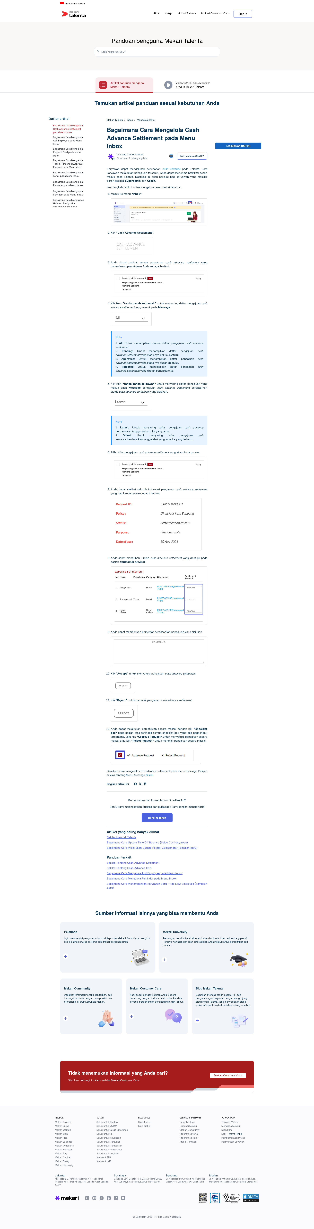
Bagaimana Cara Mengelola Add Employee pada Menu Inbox (68, 140)
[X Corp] (140, 784)
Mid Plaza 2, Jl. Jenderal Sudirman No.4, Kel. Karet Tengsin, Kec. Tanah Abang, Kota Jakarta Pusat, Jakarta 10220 (81, 1182)
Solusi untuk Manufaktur (109, 1149)
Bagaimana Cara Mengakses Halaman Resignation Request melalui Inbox (68, 203)
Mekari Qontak (63, 1129)
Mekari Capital (62, 1157)
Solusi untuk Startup (107, 1122)
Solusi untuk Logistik (107, 1153)
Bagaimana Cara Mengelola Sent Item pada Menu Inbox (68, 193)
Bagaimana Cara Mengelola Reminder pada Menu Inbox (68, 184)
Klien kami (226, 1129)
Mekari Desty (62, 1161)
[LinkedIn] (145, 784)
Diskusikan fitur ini (238, 146)
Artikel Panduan (188, 1141)
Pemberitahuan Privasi (233, 1137)
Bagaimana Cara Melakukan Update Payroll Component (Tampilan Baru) (152, 847)
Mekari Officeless (64, 1145)
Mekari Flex (61, 1137)
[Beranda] (74, 14)
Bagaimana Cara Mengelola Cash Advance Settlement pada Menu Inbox (68, 129)
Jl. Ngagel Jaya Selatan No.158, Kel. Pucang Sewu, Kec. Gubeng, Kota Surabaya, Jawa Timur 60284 (138, 1180)
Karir (223, 1133)
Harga (168, 13)
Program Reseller (189, 1137)
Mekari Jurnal (62, 1126)
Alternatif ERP (103, 1157)
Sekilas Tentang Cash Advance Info (129, 868)
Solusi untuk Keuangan (108, 1137)
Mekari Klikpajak (64, 1149)
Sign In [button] (243, 14)
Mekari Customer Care (215, 13)
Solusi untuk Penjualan (108, 1141)
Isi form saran (157, 817)
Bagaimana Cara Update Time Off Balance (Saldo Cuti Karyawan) (147, 842)
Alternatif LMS (103, 1161)
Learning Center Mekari (130, 154)
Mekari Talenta (186, 13)
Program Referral (189, 1133)
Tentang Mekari (229, 1122)
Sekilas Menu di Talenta (121, 837)
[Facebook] (135, 784)
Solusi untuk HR (104, 1133)
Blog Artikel (144, 1126)
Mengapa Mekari (230, 1126)
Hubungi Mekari (188, 1126)
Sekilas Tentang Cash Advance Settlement (133, 862)
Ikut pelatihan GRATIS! (192, 156)
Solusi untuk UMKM (106, 1126)
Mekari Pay (61, 1153)
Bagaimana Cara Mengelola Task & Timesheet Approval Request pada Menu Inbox (68, 164)
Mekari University (64, 1165)
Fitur (156, 13)
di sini (149, 775)
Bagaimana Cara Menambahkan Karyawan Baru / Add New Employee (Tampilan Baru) (157, 885)
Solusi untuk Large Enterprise (112, 1129)
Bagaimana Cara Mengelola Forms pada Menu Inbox (68, 174)
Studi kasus (144, 1122)
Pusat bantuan (187, 1122)
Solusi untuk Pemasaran (109, 1145)
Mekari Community (190, 1129)
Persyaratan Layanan (232, 1141)
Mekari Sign (61, 1133)
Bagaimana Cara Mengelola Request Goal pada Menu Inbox (68, 152)
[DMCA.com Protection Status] (251, 1198)
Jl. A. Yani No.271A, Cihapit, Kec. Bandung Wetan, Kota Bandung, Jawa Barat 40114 (185, 1180)
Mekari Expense (63, 1141)
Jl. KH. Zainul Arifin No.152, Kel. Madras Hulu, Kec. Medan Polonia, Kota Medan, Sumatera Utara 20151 (233, 1180)
